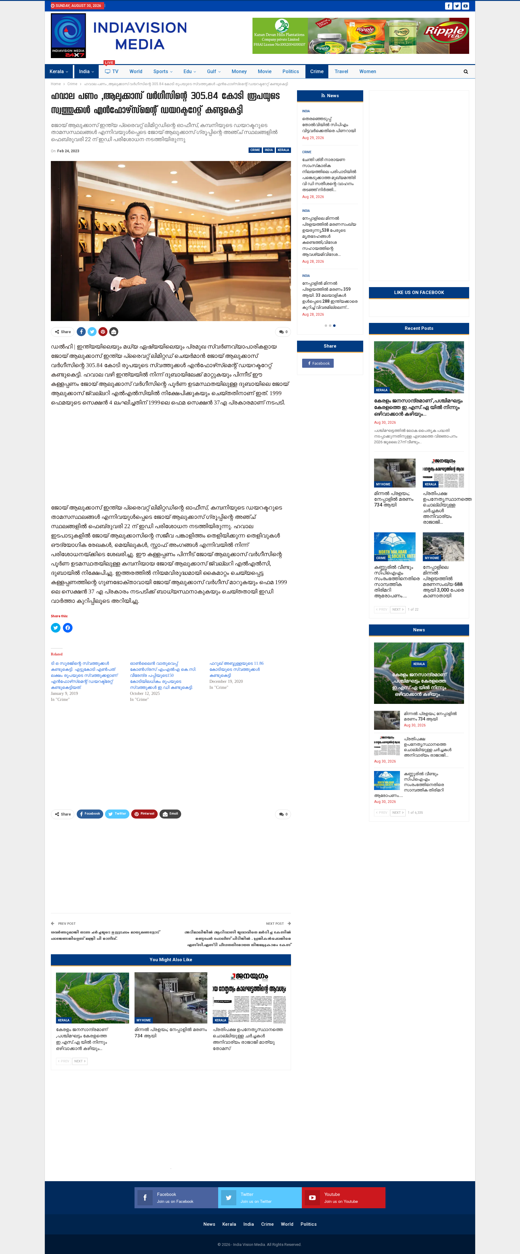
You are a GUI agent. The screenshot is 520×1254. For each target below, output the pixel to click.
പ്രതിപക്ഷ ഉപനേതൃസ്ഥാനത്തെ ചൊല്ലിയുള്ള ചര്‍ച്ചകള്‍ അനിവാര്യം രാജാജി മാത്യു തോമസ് (327, 218)
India (84, 71)
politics (291, 71)
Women (367, 71)
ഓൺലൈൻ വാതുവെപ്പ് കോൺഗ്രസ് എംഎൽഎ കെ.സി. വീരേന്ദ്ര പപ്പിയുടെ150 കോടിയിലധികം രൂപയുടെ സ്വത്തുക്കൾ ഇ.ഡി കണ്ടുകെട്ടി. (163, 675)
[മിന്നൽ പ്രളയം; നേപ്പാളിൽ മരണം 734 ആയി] (171, 997)
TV (111, 69)
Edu (188, 71)
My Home (144, 1020)
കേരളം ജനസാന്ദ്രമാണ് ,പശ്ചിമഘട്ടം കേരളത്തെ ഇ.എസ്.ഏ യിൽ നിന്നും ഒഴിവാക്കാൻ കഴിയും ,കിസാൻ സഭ (327, 130)
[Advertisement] (171, 454)
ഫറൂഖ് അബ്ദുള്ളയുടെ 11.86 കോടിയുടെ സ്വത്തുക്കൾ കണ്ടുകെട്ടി (236, 669)
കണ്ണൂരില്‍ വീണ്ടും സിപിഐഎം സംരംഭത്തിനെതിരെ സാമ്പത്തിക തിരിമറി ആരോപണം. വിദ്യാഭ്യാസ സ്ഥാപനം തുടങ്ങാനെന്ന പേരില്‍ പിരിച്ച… (330, 277)
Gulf (211, 71)
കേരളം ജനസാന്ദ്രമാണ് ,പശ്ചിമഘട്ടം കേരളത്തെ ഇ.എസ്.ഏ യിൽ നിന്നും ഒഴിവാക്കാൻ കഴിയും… (418, 407)
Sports (160, 71)
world (135, 71)
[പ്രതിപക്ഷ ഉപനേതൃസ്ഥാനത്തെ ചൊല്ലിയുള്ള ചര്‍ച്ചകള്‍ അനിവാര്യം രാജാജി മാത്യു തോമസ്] (249, 997)
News (209, 1224)
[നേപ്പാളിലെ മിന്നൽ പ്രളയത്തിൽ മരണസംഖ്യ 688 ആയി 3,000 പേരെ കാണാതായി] (443, 546)
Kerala (57, 71)
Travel (341, 71)
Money (239, 71)
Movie (264, 71)
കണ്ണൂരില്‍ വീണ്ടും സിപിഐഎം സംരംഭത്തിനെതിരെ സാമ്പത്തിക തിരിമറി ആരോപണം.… (409, 784)
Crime (316, 71)
